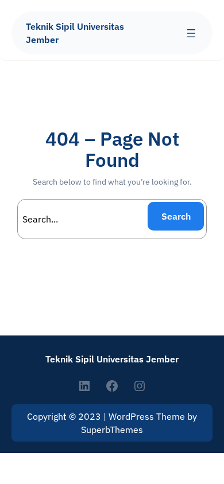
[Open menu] (191, 33)
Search (176, 216)
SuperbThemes (112, 429)
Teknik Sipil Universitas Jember (112, 359)
